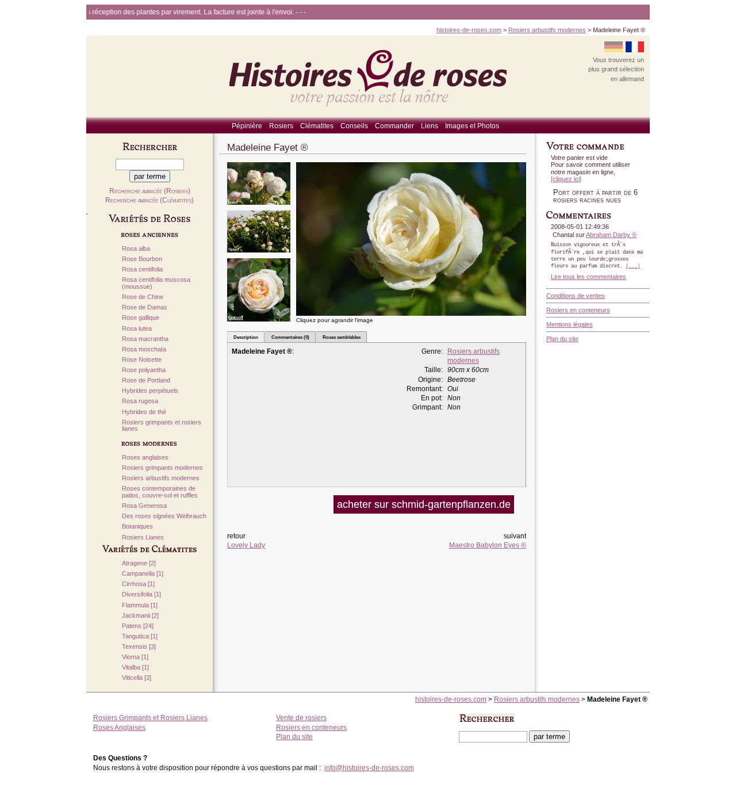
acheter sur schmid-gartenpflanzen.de (424, 504)
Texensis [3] (139, 647)
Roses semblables (342, 337)
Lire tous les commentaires (588, 276)
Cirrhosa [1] (138, 584)
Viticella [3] (136, 678)
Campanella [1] (142, 574)
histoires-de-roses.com (468, 29)
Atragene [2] (139, 563)
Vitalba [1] (135, 667)
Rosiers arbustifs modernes (547, 29)
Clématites (317, 126)
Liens (429, 126)
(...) (633, 266)
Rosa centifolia (142, 269)
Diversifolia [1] (141, 594)
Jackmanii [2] (140, 616)
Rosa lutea (137, 329)
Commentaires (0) (290, 337)
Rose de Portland (146, 380)
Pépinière (247, 126)
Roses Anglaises (119, 728)
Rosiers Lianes (143, 537)
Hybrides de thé (144, 412)
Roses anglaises (145, 457)
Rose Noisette (142, 360)
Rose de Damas (144, 307)
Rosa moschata (144, 349)
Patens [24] (138, 626)
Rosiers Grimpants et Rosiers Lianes (150, 718)
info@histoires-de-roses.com (369, 768)
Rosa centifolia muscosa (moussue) (156, 283)
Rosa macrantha (145, 339)
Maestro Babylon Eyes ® (487, 545)
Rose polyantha (144, 370)
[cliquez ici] (566, 178)
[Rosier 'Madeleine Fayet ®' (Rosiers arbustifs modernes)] (258, 208)
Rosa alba (136, 249)
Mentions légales (569, 324)
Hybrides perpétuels (150, 391)
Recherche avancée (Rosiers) (149, 191)
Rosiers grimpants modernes (162, 468)
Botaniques (137, 526)
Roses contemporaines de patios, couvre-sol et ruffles (160, 492)
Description (245, 337)
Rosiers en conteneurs (578, 310)
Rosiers (281, 126)
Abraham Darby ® (611, 234)
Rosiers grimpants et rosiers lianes (161, 426)
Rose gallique (140, 318)
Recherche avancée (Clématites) (149, 200)
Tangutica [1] (140, 636)
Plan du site (562, 338)
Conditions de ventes (575, 295)
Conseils (354, 126)
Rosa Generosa (144, 506)
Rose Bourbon (142, 259)
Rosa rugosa (140, 401)
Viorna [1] (135, 657)
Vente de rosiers (301, 718)
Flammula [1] (140, 605)
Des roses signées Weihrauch (164, 516)
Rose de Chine (142, 297)
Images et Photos (472, 126)
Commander (394, 126)
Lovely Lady (246, 545)
